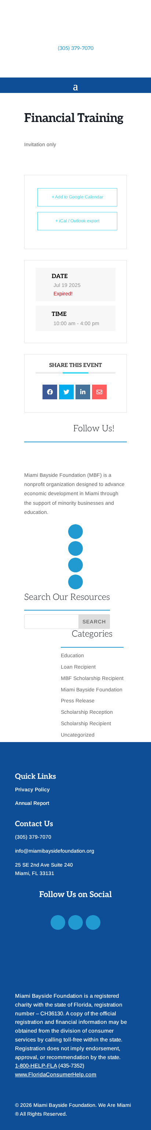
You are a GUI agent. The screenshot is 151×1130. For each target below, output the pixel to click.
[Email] (99, 392)
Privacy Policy (32, 789)
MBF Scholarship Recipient (92, 678)
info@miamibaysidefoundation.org (54, 851)
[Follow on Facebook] (53, 66)
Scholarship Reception (87, 712)
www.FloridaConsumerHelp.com (55, 1074)
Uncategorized (78, 735)
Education (72, 655)
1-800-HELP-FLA (36, 1065)
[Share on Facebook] (50, 392)
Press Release (78, 700)
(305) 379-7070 (75, 48)
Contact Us (34, 824)
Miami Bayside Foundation (91, 689)
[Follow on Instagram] (68, 66)
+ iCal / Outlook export (77, 220)
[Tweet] (66, 392)
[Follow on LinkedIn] (83, 66)
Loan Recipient (78, 667)
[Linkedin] (83, 392)
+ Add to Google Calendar (77, 196)
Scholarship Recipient (86, 723)
